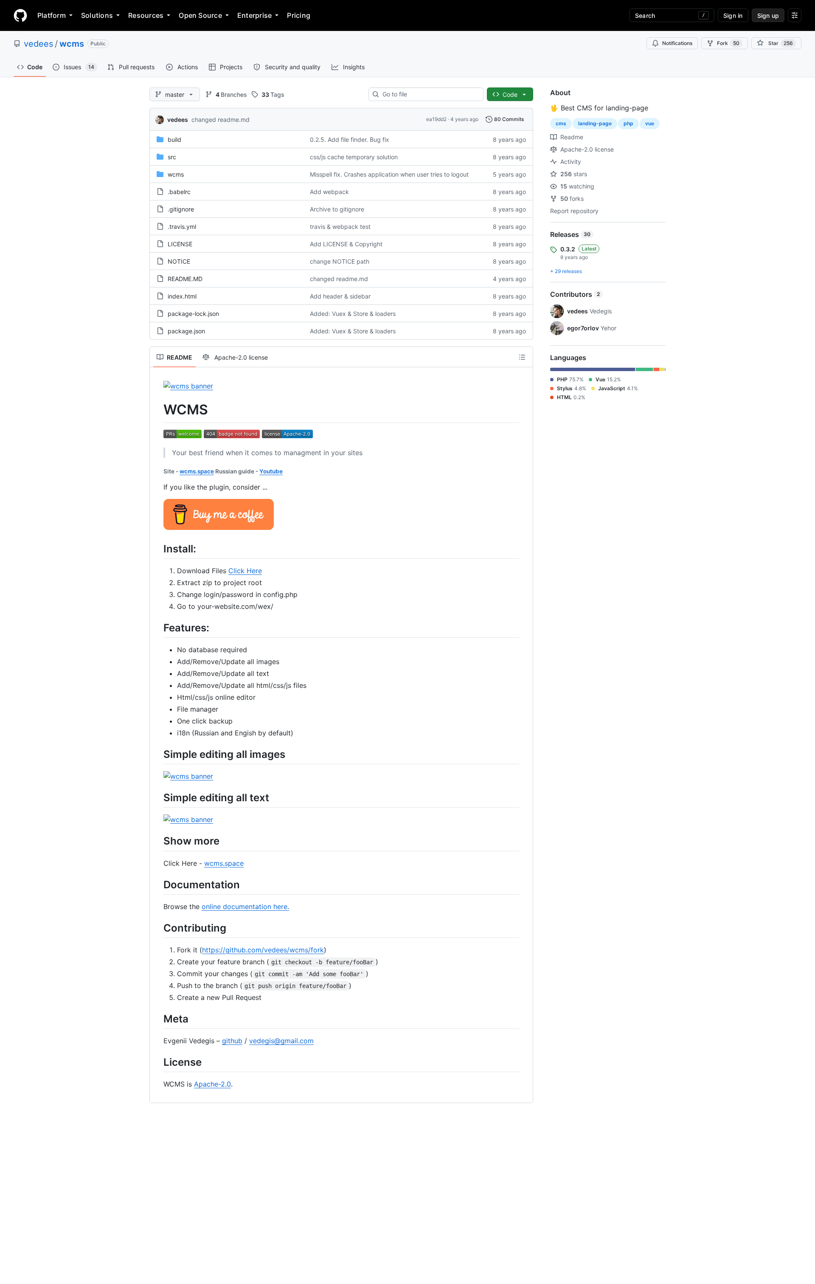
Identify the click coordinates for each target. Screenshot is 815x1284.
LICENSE (180, 244)
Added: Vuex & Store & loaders (353, 313)
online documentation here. (245, 906)
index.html (182, 296)
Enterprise (254, 15)
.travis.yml (182, 226)
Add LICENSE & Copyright (346, 244)
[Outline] (522, 357)
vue (649, 123)
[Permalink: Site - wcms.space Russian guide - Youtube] (157, 471)
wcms (71, 44)
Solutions (97, 15)
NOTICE (179, 261)
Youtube (271, 471)
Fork (728, 43)
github (232, 1040)
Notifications (677, 43)
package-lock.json (193, 313)
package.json (186, 331)
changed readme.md (220, 119)
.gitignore (181, 209)
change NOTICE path (339, 261)
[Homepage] (20, 15)
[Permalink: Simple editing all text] (157, 797)
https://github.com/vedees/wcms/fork (263, 950)
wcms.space (197, 471)
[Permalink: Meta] (157, 1019)
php (628, 123)
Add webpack (329, 191)
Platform (51, 15)
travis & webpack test (340, 226)
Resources (145, 15)
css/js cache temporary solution (354, 156)
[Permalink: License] (157, 1062)
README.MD (185, 278)
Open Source (200, 15)
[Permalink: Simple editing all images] (157, 754)
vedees (38, 44)
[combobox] (429, 94)
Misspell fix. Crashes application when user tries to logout (389, 174)
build (174, 139)
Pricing (298, 15)
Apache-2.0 (212, 1084)
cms (561, 123)
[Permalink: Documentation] (157, 884)
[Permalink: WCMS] (157, 410)
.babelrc (179, 191)
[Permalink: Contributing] (157, 928)
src (172, 156)
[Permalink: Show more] (157, 841)
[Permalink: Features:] (157, 628)
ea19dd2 (436, 119)
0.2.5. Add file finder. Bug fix (349, 139)
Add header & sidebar (340, 296)
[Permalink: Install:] (157, 549)
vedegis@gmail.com (281, 1040)
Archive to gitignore (337, 209)
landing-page (595, 123)
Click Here (245, 570)
